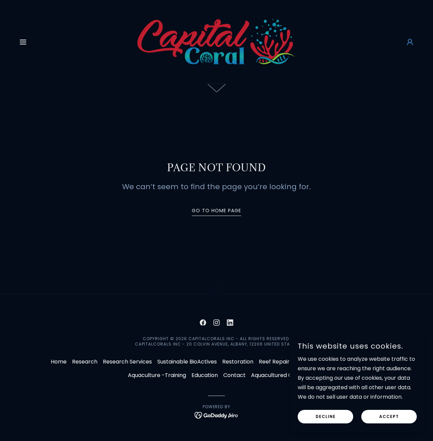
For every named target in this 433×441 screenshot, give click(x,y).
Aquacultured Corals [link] (278, 375)
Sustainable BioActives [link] (187, 362)
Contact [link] (234, 375)
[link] (216, 41)
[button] (23, 42)
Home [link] (59, 362)
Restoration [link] (237, 362)
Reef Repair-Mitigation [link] (289, 362)
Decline (326, 416)
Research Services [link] (127, 362)
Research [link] (84, 362)
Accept (389, 416)
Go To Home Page (216, 210)
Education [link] (204, 375)
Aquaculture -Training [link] (157, 375)
